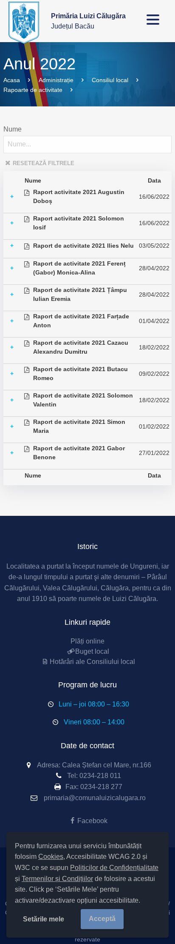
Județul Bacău (88, 21)
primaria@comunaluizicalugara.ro (95, 797)
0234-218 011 (100, 775)
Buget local (92, 651)
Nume (12, 129)
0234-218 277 (101, 786)
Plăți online (87, 641)
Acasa (11, 80)
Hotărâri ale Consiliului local (92, 661)
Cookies (50, 856)
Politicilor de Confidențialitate (114, 867)
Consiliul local (110, 80)
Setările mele (43, 919)
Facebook (92, 820)
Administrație (56, 80)
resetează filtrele (43, 163)
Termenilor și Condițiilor (57, 878)
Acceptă (102, 918)
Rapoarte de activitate (32, 89)
